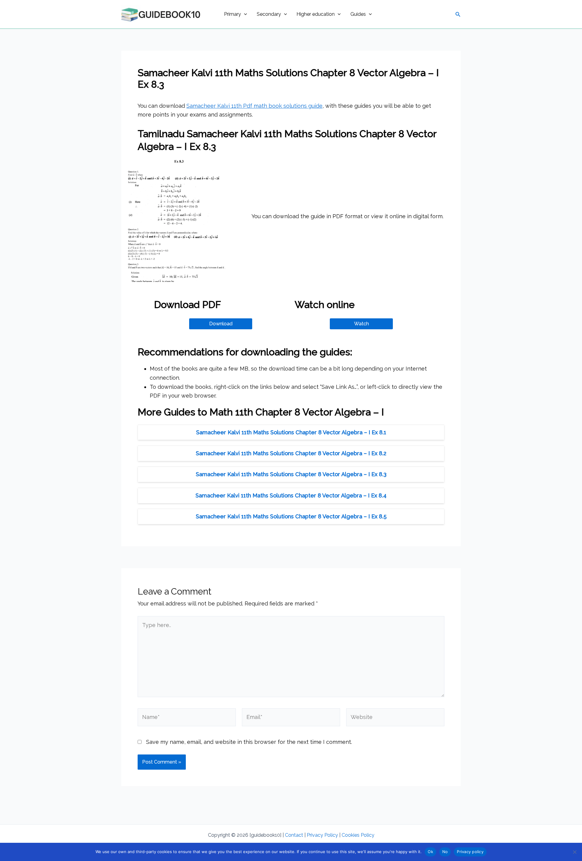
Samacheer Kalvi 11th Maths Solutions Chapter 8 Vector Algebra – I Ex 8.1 (291, 432)
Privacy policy (470, 851)
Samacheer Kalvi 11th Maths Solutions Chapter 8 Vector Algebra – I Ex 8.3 (291, 474)
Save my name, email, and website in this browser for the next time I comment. (249, 742)
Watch (361, 324)
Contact (294, 835)
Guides (358, 14)
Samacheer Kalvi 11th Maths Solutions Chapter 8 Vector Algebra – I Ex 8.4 (291, 495)
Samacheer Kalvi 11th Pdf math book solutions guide (254, 106)
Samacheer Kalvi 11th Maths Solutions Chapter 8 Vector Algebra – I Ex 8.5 (291, 516)
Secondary (269, 14)
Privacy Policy (322, 835)
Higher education (315, 14)
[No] (574, 852)
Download (220, 324)
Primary (232, 14)
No (445, 851)
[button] (244, 14)
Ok (430, 851)
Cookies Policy (358, 835)
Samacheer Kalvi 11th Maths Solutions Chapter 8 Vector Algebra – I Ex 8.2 (291, 453)
